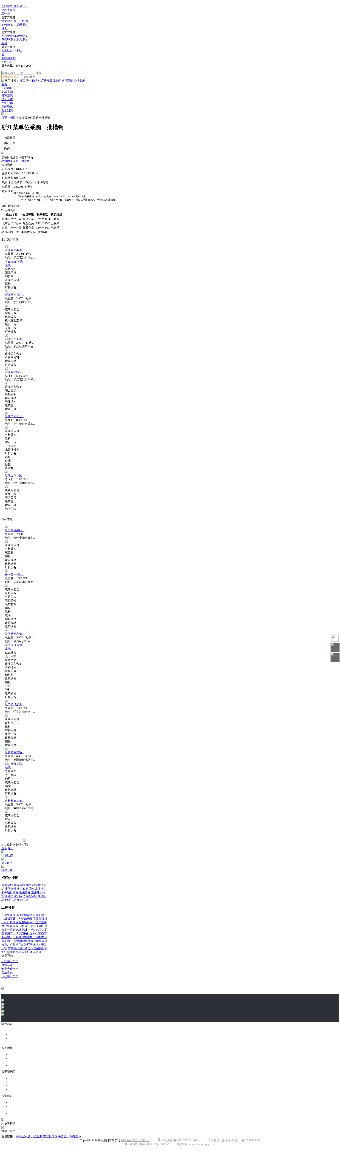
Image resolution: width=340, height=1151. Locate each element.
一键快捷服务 (29, 77)
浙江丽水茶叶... (14, 294)
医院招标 (31, 884)
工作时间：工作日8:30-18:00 (25, 1106)
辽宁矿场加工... (14, 704)
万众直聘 (36, 1136)
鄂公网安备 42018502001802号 (180, 1140)
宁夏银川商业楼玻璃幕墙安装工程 (22, 914)
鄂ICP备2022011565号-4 (135, 1140)
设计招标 (40, 888)
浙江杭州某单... (14, 338)
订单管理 (19, 35)
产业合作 (7, 102)
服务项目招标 (9, 892)
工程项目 (7, 88)
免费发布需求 (9, 77)
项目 (13, 117)
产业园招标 (30, 896)
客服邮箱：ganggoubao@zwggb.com (30, 1109)
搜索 (38, 73)
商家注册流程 (17, 1034)
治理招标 (10, 899)
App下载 (6, 61)
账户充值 (19, 20)
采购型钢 (58, 80)
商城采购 (7, 91)
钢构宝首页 (8, 9)
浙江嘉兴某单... (14, 250)
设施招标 (24, 892)
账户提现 (16, 24)
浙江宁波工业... (14, 416)
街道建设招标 (13, 896)
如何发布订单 (17, 1054)
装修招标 (7, 884)
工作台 (5, 13)
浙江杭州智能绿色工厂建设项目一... (23, 952)
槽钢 (4, 161)
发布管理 (7, 35)
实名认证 (7, 50)
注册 (10, 848)
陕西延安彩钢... (14, 633)
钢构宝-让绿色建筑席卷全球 (25, 1113)
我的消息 (16, 39)
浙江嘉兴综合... (14, 372)
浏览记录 (7, 20)
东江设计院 (50, 1136)
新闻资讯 (7, 106)
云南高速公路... (14, 574)
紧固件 (69, 80)
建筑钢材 (12, 161)
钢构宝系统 (23, 1136)
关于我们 (7, 110)
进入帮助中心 (17, 1061)
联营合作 (7, 99)
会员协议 (14, 1089)
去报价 (12, 261)
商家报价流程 (17, 1038)
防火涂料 (80, 80)
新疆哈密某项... (14, 752)
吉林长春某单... (14, 800)
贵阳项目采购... (14, 530)
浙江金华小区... (14, 475)
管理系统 (7, 95)
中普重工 (63, 1136)
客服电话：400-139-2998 (23, 1102)
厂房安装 (46, 80)
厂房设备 (24, 161)
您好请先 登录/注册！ (14, 6)
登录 (4, 848)
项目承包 (25, 80)
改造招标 (19, 884)
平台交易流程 (17, 1030)
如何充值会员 (17, 1058)
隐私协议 (14, 1085)
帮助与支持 (8, 58)
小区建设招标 (13, 888)
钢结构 (36, 80)
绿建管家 (75, 1136)
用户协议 (14, 1081)
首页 (4, 84)
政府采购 (28, 888)
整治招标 (22, 899)
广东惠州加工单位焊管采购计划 (27, 948)
